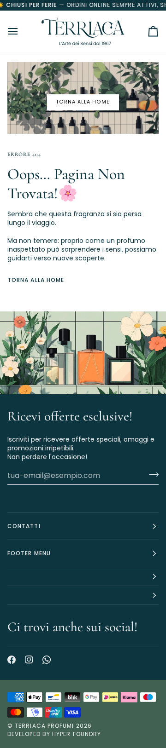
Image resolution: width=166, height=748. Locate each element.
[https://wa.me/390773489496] (46, 660)
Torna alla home (83, 101)
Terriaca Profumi (44, 726)
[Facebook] (11, 660)
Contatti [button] (24, 526)
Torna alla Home (35, 280)
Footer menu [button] (29, 553)
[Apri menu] (21, 31)
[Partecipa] (151, 474)
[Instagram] (29, 660)
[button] (83, 576)
